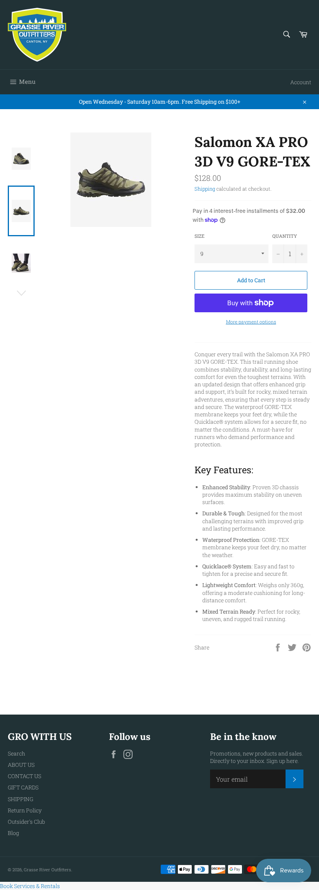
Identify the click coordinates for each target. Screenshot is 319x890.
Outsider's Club (26, 821)
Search (16, 753)
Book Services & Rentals (30, 886)
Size (200, 236)
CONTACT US (24, 776)
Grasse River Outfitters (47, 869)
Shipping (205, 188)
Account (300, 82)
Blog (13, 833)
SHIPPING (20, 799)
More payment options (251, 321)
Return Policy (25, 810)
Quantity (284, 236)
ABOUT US (21, 764)
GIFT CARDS (23, 787)
